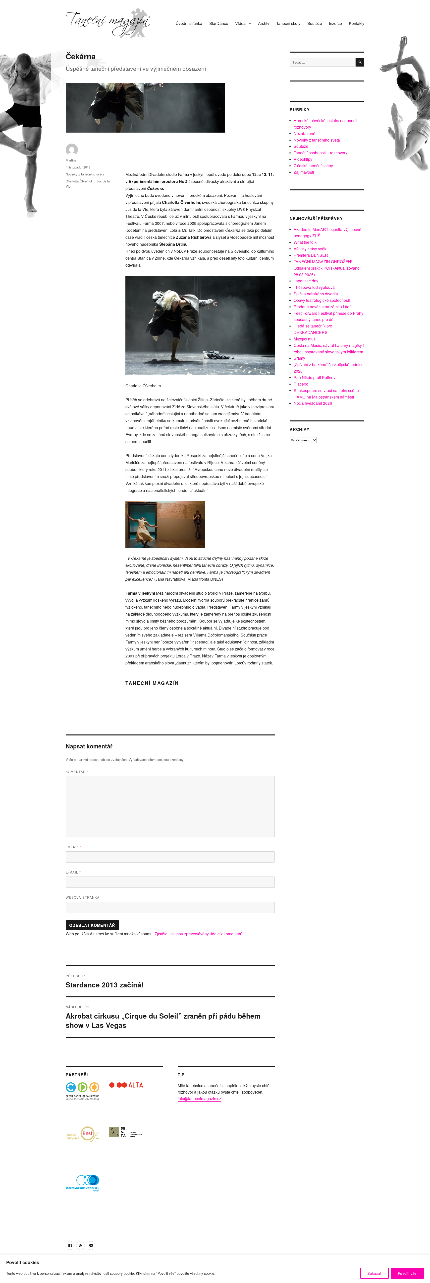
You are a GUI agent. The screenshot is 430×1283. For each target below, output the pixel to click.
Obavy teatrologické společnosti (322, 300)
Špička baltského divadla (316, 294)
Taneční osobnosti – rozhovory (320, 153)
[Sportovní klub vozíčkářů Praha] (82, 1186)
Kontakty (356, 23)
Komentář (77, 771)
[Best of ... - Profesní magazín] (82, 1143)
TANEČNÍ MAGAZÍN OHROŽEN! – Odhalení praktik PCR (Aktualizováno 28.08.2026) (327, 268)
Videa (240, 23)
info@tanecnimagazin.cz (199, 1098)
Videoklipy (303, 159)
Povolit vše (407, 1273)
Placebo (301, 384)
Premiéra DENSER (311, 255)
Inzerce (335, 23)
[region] (215, 1269)
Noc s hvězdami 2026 (313, 403)
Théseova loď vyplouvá (314, 287)
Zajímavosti (304, 172)
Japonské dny (306, 281)
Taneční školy (288, 23)
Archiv (263, 23)
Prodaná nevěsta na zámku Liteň (323, 307)
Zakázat (374, 1273)
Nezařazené (304, 133)
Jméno (73, 847)
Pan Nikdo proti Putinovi (315, 377)
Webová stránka (83, 897)
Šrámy (299, 358)
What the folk (305, 242)
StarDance (218, 23)
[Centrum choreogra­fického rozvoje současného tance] (126, 1143)
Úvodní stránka (189, 23)
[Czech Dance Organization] (82, 1099)
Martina (71, 160)
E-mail (73, 872)
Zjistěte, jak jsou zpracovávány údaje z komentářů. (199, 934)
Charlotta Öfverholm (80, 181)
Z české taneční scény (313, 165)
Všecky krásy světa (310, 248)
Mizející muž (305, 339)
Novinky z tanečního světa (85, 174)
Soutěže (314, 23)
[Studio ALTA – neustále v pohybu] (126, 1099)
